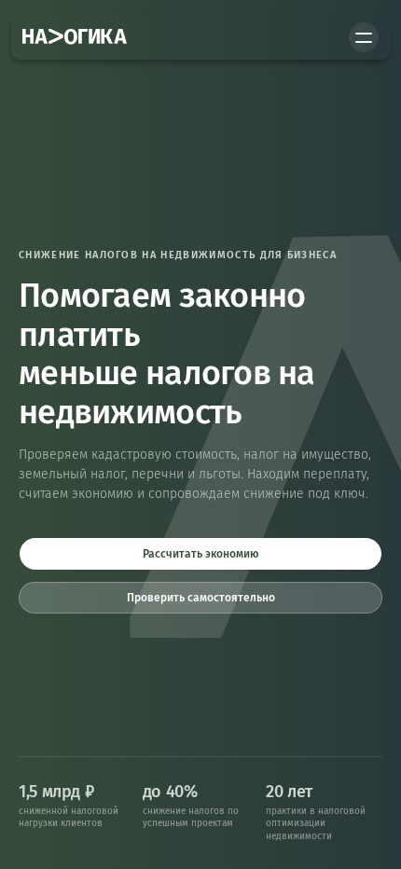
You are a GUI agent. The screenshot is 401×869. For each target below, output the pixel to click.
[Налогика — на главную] (74, 37)
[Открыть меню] (364, 37)
